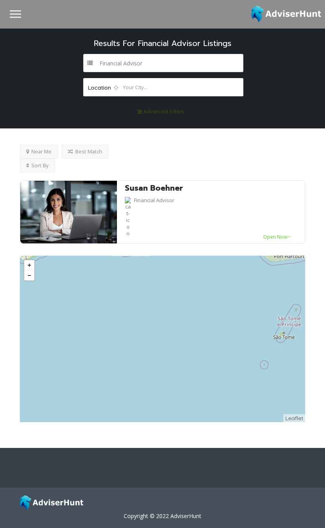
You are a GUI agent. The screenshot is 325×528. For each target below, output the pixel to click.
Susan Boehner (154, 188)
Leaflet (294, 418)
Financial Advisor (154, 200)
